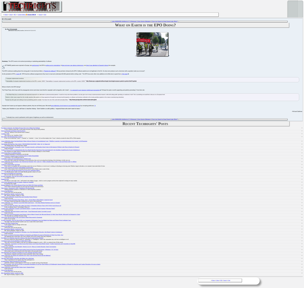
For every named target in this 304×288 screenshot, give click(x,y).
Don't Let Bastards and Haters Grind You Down (13, 131)
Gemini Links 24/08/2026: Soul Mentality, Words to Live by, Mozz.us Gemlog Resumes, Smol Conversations (28, 246)
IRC (15, 14)
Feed (45, 14)
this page (125, 74)
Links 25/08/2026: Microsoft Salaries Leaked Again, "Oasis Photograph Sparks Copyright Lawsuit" (26, 211)
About (10, 14)
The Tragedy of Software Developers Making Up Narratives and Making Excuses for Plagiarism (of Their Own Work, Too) (32, 235)
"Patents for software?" (50, 71)
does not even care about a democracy (72, 65)
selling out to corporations (53, 65)
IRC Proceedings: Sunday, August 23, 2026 (12, 273)
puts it (18, 74)
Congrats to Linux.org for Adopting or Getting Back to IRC (16, 240)
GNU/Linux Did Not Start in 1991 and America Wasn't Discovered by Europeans (21, 217)
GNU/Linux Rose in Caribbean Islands (11, 153)
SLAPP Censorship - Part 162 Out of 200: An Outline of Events (17, 176)
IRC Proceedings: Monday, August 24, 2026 (12, 229)
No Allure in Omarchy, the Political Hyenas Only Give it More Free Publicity (20, 128)
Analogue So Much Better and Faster (10, 164)
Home (6, 14)
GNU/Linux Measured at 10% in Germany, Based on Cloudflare (17, 182)
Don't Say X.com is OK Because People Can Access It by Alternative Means (20, 170)
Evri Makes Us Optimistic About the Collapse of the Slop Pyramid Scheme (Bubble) (22, 238)
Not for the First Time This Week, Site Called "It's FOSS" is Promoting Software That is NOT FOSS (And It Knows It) (31, 205)
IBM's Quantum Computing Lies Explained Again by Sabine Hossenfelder (20, 155)
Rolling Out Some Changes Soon (9, 223)
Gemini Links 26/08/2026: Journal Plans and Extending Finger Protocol (19, 197)
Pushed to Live (5, 179)
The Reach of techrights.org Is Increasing (11, 173)
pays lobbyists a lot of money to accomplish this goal (65, 105)
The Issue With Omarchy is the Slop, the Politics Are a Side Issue (17, 258)
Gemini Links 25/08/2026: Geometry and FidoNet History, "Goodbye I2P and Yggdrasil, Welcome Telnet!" (28, 208)
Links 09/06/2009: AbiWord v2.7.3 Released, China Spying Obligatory (131, 21)
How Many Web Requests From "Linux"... (12, 136)
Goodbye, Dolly (5, 133)
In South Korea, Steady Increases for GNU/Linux (13, 261)
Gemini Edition (21, 14)
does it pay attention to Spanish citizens (97, 65)
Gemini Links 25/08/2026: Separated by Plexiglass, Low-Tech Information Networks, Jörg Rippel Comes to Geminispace (31, 232)
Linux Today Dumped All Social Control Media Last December (17, 167)
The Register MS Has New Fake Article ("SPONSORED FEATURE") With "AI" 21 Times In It (25, 144)
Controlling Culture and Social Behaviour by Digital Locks (16, 158)
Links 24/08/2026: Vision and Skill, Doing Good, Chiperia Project (17, 267)
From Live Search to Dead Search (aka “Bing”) (165, 21)
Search (40, 14)
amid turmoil (35, 65)
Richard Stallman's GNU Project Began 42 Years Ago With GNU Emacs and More (22, 185)
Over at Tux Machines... (7, 191)
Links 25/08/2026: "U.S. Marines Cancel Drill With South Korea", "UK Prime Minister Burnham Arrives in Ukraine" (30, 202)
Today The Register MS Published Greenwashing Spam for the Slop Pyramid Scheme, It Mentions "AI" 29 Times (29, 249)
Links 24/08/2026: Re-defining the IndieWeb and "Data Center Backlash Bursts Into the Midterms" (26, 255)
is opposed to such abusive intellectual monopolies (85, 90)
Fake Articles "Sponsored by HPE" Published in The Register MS (17, 188)
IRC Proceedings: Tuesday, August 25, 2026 (12, 194)
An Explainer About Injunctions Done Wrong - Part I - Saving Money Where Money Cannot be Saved (27, 199)
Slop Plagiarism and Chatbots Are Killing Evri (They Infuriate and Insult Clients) (21, 252)
